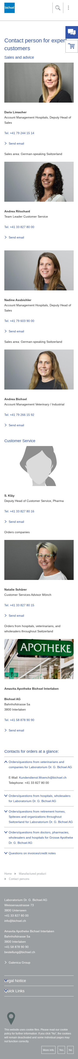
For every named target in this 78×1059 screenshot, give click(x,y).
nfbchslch (15, 920)
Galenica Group (19, 962)
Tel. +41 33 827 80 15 (19, 605)
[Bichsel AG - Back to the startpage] (9, 9)
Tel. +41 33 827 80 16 (19, 511)
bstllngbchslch (19, 952)
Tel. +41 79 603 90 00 (19, 321)
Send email (16, 143)
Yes (61, 1050)
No (70, 1050)
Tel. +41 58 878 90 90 (19, 720)
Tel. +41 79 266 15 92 (19, 414)
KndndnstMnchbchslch (43, 777)
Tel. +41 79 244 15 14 (19, 133)
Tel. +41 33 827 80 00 (19, 227)
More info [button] (48, 1050)
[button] (68, 8)
